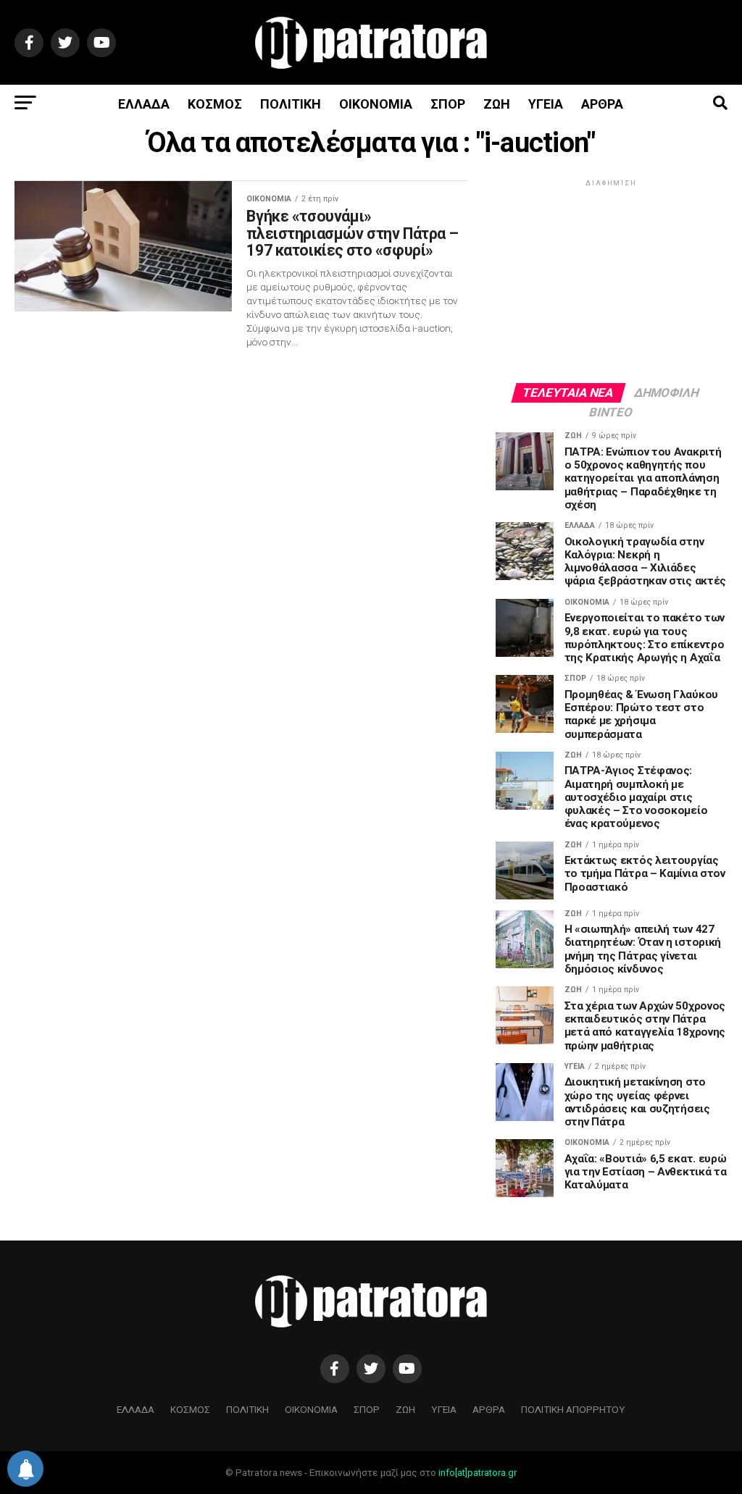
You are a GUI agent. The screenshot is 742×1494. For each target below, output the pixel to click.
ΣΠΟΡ (447, 104)
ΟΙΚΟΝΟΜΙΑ (375, 104)
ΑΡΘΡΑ (602, 104)
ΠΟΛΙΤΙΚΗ (290, 104)
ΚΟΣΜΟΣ (215, 104)
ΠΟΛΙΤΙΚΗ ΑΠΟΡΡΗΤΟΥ (573, 1409)
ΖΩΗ (496, 104)
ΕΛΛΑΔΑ (144, 104)
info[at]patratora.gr (477, 1472)
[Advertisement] (612, 280)
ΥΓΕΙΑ (545, 104)
